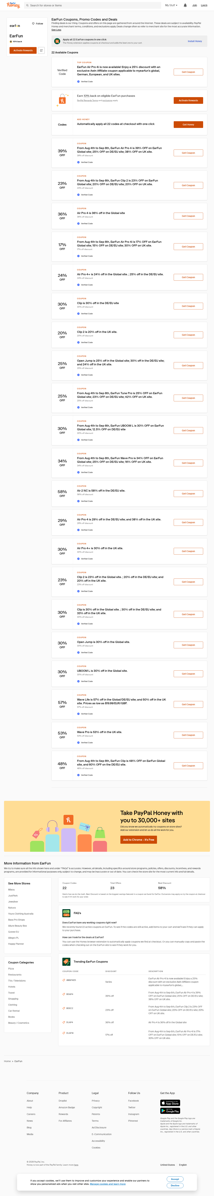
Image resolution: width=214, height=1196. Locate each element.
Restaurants (14, 974)
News (30, 1120)
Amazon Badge (67, 1107)
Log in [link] (204, 5)
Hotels (11, 986)
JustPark (13, 895)
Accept (175, 1179)
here (76, 1165)
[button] (173, 1165)
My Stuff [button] (170, 5)
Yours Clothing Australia (20, 913)
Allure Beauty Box (17, 925)
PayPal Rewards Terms (87, 100)
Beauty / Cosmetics (18, 1022)
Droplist (63, 1100)
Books (11, 1016)
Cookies (96, 1147)
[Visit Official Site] (41, 50)
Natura (12, 907)
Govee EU (13, 931)
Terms (95, 1120)
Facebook (133, 1100)
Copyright (97, 1107)
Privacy (96, 1100)
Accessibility (98, 1140)
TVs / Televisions (17, 980)
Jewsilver (13, 901)
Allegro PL (13, 937)
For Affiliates (65, 1120)
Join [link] (194, 5)
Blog (29, 1127)
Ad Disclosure (99, 1127)
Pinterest (133, 1120)
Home (7, 1061)
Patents (96, 1114)
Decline (175, 1185)
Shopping (13, 998)
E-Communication (102, 1134)
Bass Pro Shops (16, 919)
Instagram (133, 1114)
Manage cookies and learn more (108, 1183)
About (30, 1100)
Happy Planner (16, 943)
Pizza (11, 968)
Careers (31, 1114)
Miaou (11, 889)
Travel (11, 992)
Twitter (131, 1107)
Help (29, 1107)
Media (30, 1134)
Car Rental (14, 1010)
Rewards (63, 1114)
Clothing (12, 1004)
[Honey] (13, 5)
